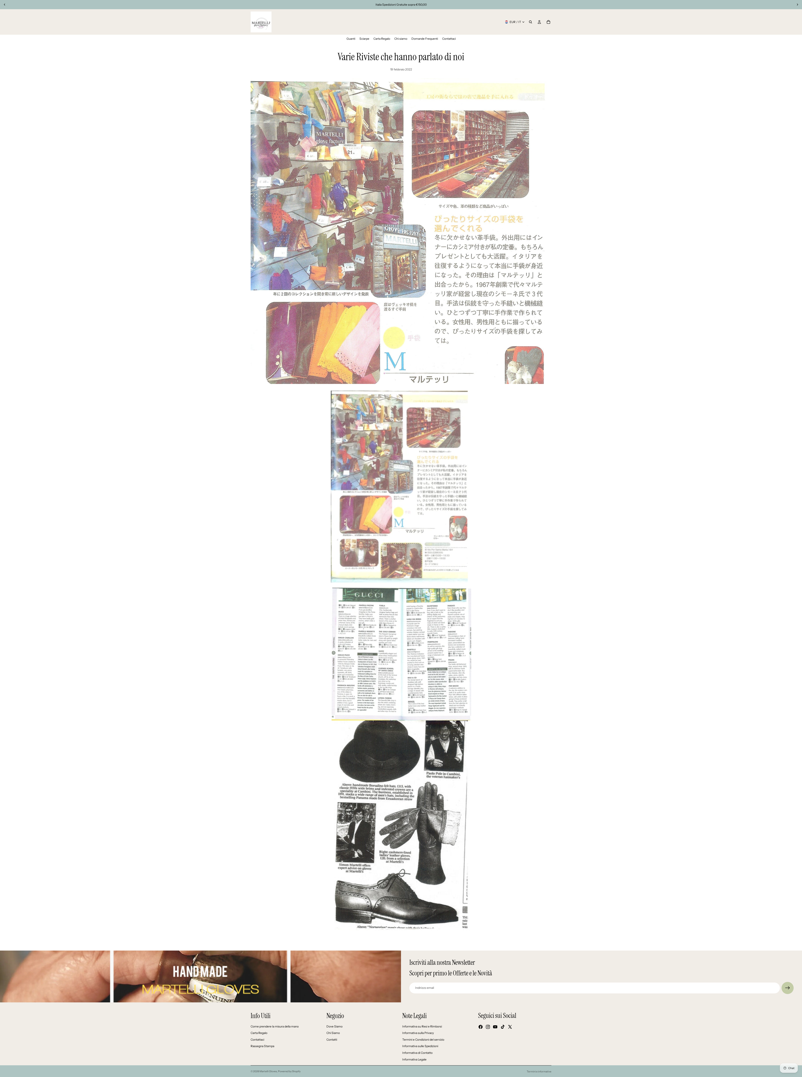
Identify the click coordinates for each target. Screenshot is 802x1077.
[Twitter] (510, 1026)
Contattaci (257, 1039)
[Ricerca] (530, 22)
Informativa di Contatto (417, 1053)
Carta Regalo (259, 1033)
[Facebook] (480, 1026)
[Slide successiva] (797, 4)
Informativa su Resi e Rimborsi (422, 1026)
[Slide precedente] (4, 4)
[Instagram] (487, 1026)
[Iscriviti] (788, 988)
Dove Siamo (334, 1026)
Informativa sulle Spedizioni (420, 1046)
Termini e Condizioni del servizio (423, 1039)
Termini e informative (539, 1071)
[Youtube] (495, 1026)
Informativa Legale (414, 1059)
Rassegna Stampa (262, 1046)
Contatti (331, 1039)
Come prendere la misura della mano (275, 1026)
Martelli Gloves (268, 1071)
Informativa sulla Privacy (418, 1033)
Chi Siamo (333, 1033)
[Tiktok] (502, 1026)
